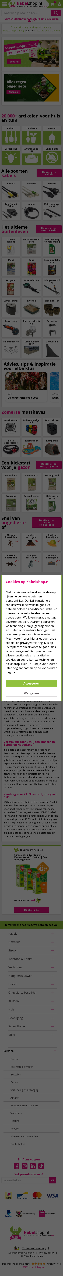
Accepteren (31, 683)
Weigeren (31, 693)
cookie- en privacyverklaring (24, 643)
